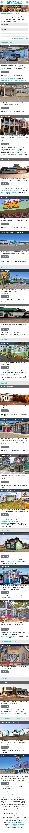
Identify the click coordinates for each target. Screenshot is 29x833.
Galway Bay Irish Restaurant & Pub (12, 419)
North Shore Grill (6, 46)
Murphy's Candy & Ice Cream (10, 722)
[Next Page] (10, 792)
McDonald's (4, 682)
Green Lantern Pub (7, 455)
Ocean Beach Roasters (8, 601)
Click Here (21, 374)
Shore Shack (5, 197)
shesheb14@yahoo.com (7, 374)
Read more (5, 72)
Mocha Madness (6, 566)
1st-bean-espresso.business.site (14, 561)
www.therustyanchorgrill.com (9, 192)
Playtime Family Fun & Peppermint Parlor (14, 756)
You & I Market (5, 645)
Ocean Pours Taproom (8, 490)
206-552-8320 (21, 822)
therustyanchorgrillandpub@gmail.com (11, 190)
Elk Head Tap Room (7, 387)
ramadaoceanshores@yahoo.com (10, 78)
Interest (3, 29)
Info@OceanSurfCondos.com (16, 824)
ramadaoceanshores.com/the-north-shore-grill (13, 80)
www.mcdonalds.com (6, 713)
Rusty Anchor (5, 159)
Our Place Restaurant (7, 84)
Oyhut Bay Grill (5, 116)
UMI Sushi (4, 305)
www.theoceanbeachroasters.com (10, 636)
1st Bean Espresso (6, 534)
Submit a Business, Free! (20, 39)
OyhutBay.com (21, 151)
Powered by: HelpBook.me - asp (14, 826)
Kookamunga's (5, 343)
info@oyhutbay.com (6, 151)
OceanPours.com (5, 523)
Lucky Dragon (5, 271)
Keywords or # (5, 24)
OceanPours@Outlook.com (8, 521)
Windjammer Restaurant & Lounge (12, 232)
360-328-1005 (11, 822)
